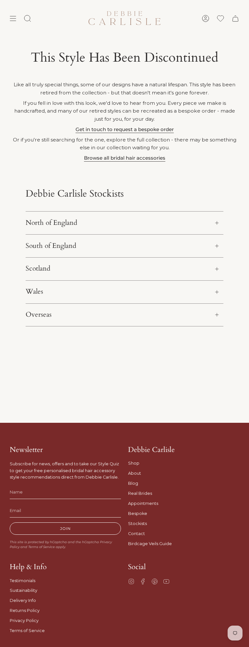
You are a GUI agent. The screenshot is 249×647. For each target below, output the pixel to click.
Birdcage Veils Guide (150, 543)
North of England (51, 222)
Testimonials (22, 580)
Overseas (39, 314)
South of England (51, 245)
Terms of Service (41, 547)
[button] (27, 18)
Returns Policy (25, 610)
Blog (133, 483)
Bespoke (137, 513)
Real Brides (140, 493)
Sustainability (23, 590)
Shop (133, 463)
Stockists (137, 523)
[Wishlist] (220, 18)
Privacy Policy (24, 620)
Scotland (38, 268)
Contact (136, 533)
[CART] (235, 18)
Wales (34, 291)
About (134, 473)
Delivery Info (23, 600)
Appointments (143, 503)
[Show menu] (12, 18)
